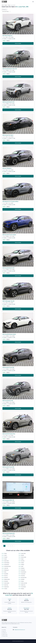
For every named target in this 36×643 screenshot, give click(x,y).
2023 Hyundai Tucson (9, 234)
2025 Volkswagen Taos (8, 301)
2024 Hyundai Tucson (8, 467)
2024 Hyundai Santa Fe (9, 68)
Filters (4, 9)
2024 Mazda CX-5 (10, 201)
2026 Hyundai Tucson (8, 367)
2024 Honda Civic (7, 135)
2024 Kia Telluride (6, 168)
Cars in (4, 553)
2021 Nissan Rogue (7, 35)
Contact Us (5, 632)
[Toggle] (33, 1)
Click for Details (18, 43)
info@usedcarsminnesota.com (19, 629)
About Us (4, 631)
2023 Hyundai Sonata (9, 334)
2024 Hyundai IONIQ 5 (8, 500)
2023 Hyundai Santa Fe (8, 267)
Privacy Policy (5, 635)
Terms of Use (5, 634)
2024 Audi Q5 (8, 433)
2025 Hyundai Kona (7, 400)
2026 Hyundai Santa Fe (8, 102)
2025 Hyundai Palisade (8, 533)
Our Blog (4, 629)
